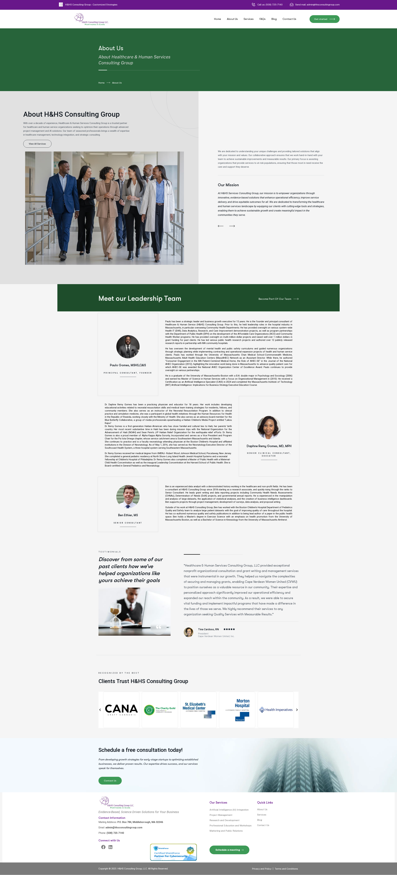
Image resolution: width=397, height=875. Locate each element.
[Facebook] (103, 847)
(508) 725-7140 (274, 4)
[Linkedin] (110, 847)
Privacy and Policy (261, 868)
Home (101, 82)
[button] (220, 226)
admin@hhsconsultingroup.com (323, 4)
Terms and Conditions (286, 868)
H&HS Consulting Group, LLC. (132, 868)
